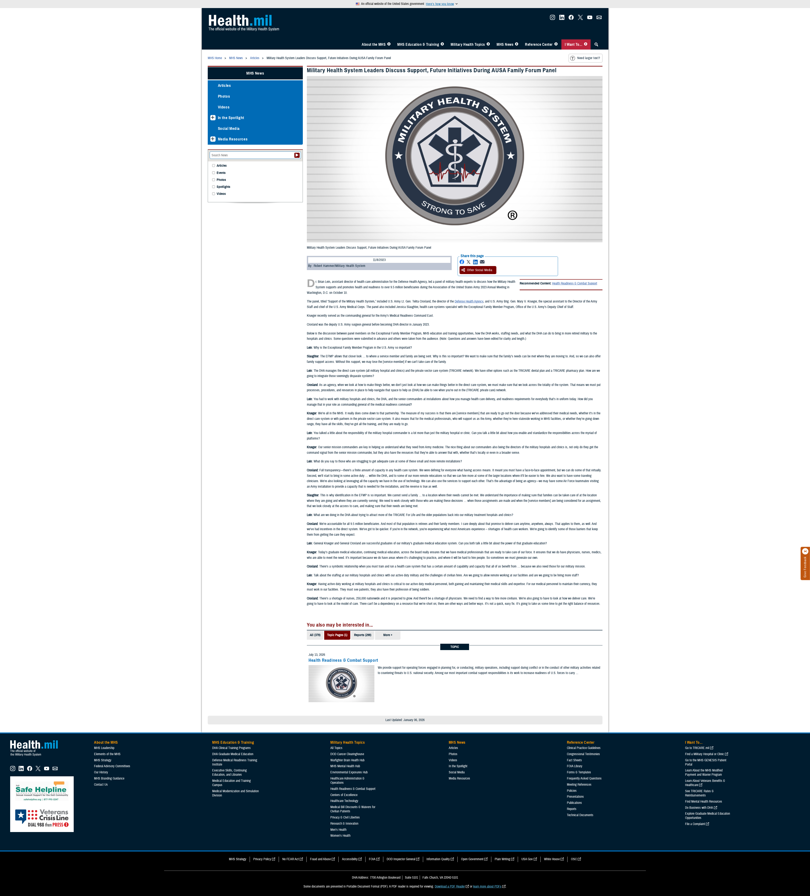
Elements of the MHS (107, 754)
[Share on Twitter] (468, 261)
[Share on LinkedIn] (475, 261)
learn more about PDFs (487, 886)
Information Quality (438, 859)
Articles (224, 85)
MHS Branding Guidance (109, 778)
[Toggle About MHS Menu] (388, 44)
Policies (572, 791)
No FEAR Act (290, 859)
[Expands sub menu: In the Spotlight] (213, 117)
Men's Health (338, 830)
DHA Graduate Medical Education (232, 754)
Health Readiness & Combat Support (574, 283)
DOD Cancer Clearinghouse (347, 754)
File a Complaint (695, 824)
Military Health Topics (468, 44)
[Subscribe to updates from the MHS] (599, 18)
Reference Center (539, 44)
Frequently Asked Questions (584, 778)
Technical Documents (580, 815)
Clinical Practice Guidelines (584, 748)
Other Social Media (479, 270)
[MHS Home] (36, 756)
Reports (571, 809)
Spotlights (223, 187)
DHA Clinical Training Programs (231, 748)
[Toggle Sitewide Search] (596, 44)
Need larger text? (588, 58)
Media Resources (233, 139)
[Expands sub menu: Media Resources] (213, 139)
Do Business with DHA (699, 808)
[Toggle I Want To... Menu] (585, 44)
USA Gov (527, 859)
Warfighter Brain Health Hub (347, 760)
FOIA (372, 859)
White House (552, 859)
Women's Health (340, 836)
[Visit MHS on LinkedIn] (561, 18)
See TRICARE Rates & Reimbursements (699, 793)
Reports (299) (362, 635)
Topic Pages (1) (337, 635)
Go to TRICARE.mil (697, 748)
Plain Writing (502, 859)
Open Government (472, 859)
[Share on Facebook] (462, 261)
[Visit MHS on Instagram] (552, 18)
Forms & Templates (579, 772)
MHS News (505, 44)
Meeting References (579, 784)
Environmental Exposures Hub (349, 772)
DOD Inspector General (401, 859)
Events (221, 173)
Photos (224, 96)
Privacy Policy (262, 859)
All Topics (336, 748)
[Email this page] (482, 261)
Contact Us (101, 784)
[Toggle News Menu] (516, 44)
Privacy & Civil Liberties (345, 817)
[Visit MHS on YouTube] (589, 18)
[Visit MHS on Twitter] (580, 18)
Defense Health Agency (469, 301)
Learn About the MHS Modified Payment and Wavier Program (704, 772)
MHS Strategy (102, 760)
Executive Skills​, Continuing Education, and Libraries (229, 772)
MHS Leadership (104, 748)
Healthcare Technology (344, 801)
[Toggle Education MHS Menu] (442, 44)
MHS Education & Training (418, 44)
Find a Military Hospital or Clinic (704, 754)
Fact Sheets (574, 760)
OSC (574, 859)
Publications (574, 803)
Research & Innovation (344, 823)
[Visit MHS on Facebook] (571, 18)
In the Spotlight (231, 117)
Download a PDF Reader (450, 886)
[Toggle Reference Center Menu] (556, 44)
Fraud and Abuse (320, 859)
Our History (101, 772)
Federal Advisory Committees (112, 766)
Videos (224, 107)
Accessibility (350, 859)
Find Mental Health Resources (703, 801)
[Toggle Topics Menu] (488, 44)
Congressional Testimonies (583, 754)
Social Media (229, 128)
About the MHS (374, 44)
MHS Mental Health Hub (345, 766)
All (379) (315, 635)
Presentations (575, 797)
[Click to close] (805, 551)
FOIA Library (574, 766)
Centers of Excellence (343, 795)
